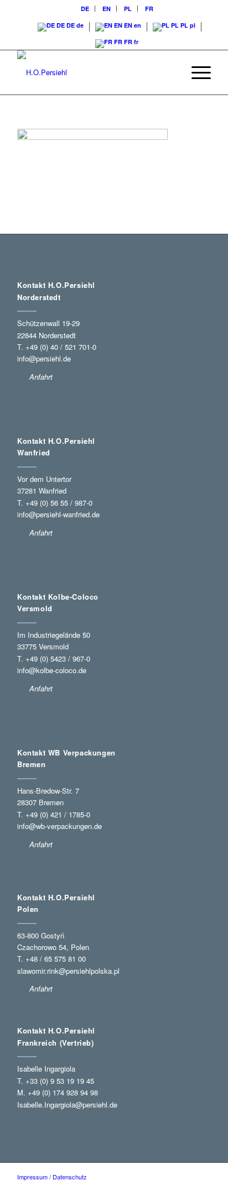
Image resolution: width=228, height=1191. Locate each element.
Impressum (32, 1176)
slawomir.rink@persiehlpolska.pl (68, 971)
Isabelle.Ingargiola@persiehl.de (67, 1104)
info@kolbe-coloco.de (51, 670)
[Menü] (195, 72)
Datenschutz (70, 1176)
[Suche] (169, 72)
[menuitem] (85, 9)
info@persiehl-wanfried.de (58, 514)
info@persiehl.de (44, 358)
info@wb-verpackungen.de (59, 826)
